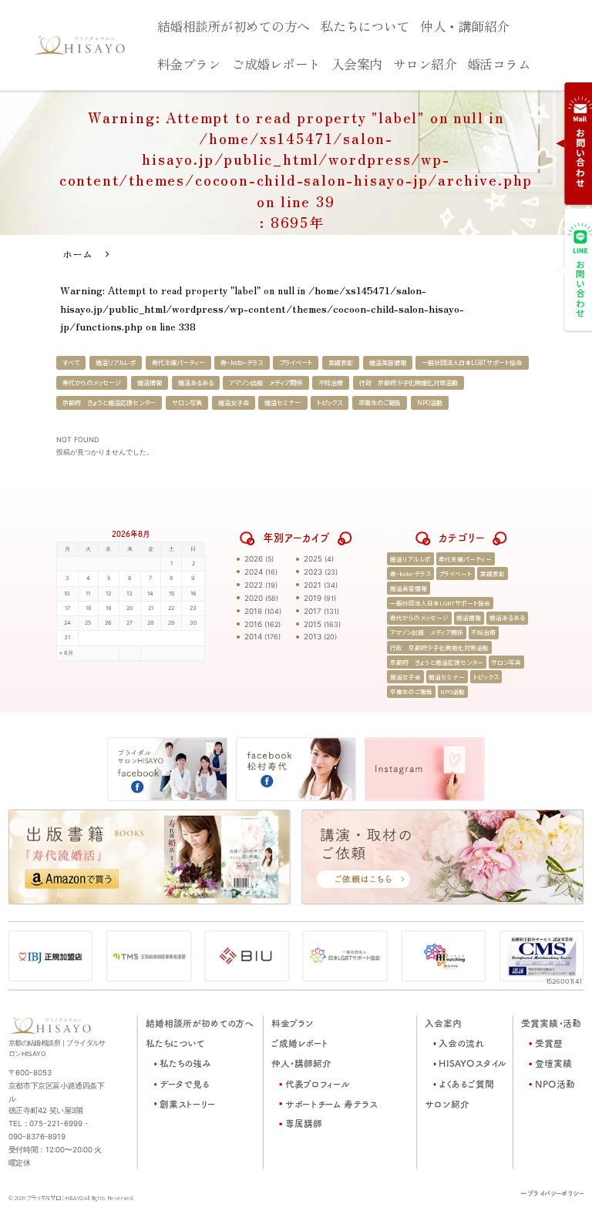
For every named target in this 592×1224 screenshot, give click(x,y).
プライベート (295, 362)
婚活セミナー (282, 402)
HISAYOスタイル (472, 1064)
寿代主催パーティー (178, 362)
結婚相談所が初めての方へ (233, 25)
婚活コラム (499, 63)
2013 (312, 636)
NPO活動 (429, 402)
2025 (313, 558)
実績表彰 (340, 362)
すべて (70, 362)
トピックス (329, 402)
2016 (253, 624)
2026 (253, 558)
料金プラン (189, 63)
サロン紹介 (425, 63)
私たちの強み (185, 1064)
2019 (312, 597)
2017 (312, 610)
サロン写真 (187, 402)
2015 (312, 624)
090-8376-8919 (37, 1137)
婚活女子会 (233, 402)
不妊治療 (330, 382)
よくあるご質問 (466, 1084)
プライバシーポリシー (556, 1194)
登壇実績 (553, 1064)
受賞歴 (549, 1043)
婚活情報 (149, 382)
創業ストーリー (188, 1104)
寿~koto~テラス (241, 362)
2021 (312, 584)
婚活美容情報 (387, 362)
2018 (253, 610)
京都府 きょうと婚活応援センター (109, 402)
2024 (253, 571)
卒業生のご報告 (379, 402)
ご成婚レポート (276, 63)
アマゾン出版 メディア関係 (265, 382)
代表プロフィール (316, 1084)
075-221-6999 (55, 1123)
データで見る (185, 1084)
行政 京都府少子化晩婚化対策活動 (408, 382)
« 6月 (66, 652)
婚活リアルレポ (116, 362)
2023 (313, 571)
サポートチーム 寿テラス (330, 1104)
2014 (253, 636)
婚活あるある (196, 382)
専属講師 (302, 1124)
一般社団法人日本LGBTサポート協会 (472, 362)
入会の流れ (461, 1043)
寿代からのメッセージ (91, 382)
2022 (253, 584)
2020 (253, 597)
